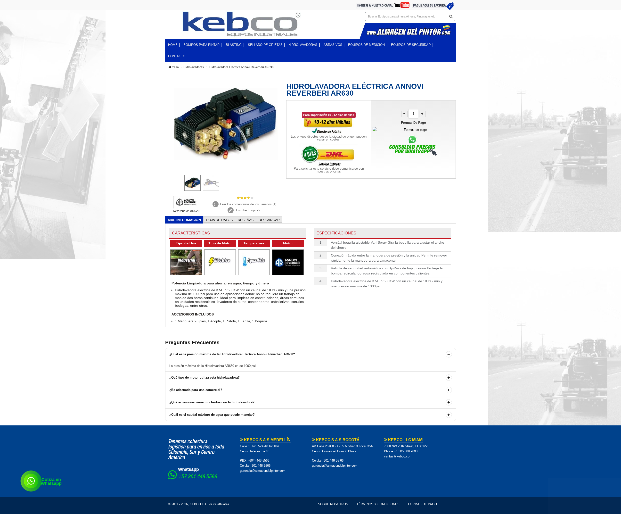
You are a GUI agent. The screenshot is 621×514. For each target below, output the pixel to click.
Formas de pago (422, 504)
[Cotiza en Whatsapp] (31, 481)
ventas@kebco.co (396, 456)
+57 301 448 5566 (197, 477)
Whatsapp (188, 469)
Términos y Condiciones (378, 504)
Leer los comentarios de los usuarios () (248, 204)
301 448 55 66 (333, 460)
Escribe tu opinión (248, 210)
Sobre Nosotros (333, 504)
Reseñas (245, 220)
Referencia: (181, 211)
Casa (175, 67)
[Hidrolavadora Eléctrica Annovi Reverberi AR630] (192, 183)
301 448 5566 (261, 465)
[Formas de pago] (413, 129)
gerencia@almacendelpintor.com (263, 471)
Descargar (269, 220)
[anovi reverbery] (186, 202)
